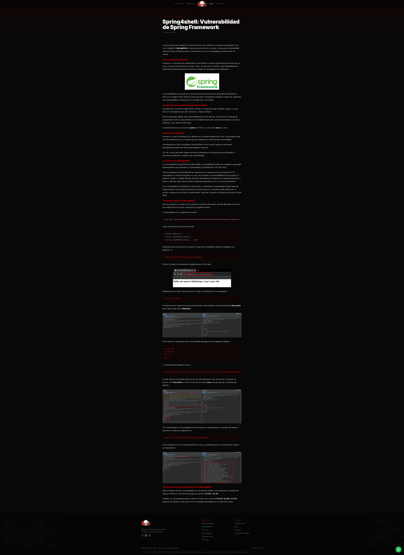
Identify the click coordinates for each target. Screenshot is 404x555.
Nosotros (179, 3)
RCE (191, 109)
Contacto (220, 3)
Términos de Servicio (199, 552)
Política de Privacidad (242, 533)
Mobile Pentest (207, 533)
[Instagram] (149, 536)
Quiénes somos (240, 523)
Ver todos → (206, 540)
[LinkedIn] (146, 536)
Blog (211, 3)
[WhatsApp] (142, 536)
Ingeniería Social (207, 536)
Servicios (191, 3)
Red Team (205, 530)
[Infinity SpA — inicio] (202, 4)
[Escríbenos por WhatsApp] (398, 549)
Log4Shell (183, 45)
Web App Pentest (207, 523)
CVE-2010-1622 (220, 167)
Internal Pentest (207, 526)
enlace (207, 207)
